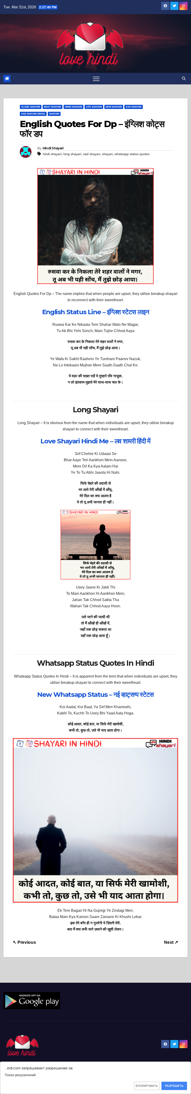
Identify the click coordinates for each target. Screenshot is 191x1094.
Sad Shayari (133, 107)
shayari (107, 154)
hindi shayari (52, 154)
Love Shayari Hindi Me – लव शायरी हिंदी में (95, 441)
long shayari (72, 154)
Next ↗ (171, 942)
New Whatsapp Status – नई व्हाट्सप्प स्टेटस (95, 694)
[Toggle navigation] (96, 79)
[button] (184, 78)
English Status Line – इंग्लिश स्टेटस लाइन (95, 312)
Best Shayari (52, 107)
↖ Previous (24, 942)
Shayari (54, 113)
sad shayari (91, 154)
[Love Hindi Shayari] (31, 1000)
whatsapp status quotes (132, 154)
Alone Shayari (30, 107)
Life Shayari (94, 107)
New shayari (114, 107)
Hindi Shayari (73, 107)
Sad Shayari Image (33, 113)
